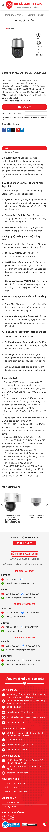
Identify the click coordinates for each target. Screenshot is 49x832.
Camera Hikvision (36, 15)
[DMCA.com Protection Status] (29, 824)
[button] (3, 5)
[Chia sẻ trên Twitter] (9, 130)
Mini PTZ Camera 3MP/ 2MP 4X (36, 516)
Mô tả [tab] (5, 148)
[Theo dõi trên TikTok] (9, 817)
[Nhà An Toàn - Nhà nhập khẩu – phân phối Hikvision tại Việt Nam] (24, 5)
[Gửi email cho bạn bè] (13, 130)
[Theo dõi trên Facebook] (4, 817)
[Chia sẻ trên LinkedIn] (22, 130)
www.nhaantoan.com (35, 717)
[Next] (46, 509)
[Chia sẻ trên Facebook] (4, 130)
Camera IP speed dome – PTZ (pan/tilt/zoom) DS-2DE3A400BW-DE (13, 518)
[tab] (24, 554)
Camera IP (35, 117)
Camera (21, 15)
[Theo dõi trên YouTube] (13, 817)
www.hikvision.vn (15, 717)
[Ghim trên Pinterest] (18, 130)
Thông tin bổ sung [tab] (11, 152)
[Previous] (2, 509)
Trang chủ (9, 15)
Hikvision (15, 124)
